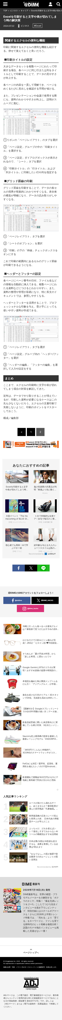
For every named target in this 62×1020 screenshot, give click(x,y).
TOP (5, 10)
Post (31, 568)
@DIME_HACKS (47, 600)
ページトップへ (31, 952)
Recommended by (36, 554)
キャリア (24, 10)
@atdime (18, 600)
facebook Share (18, 568)
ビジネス (14, 10)
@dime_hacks (32, 608)
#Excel (37, 25)
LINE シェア (43, 568)
